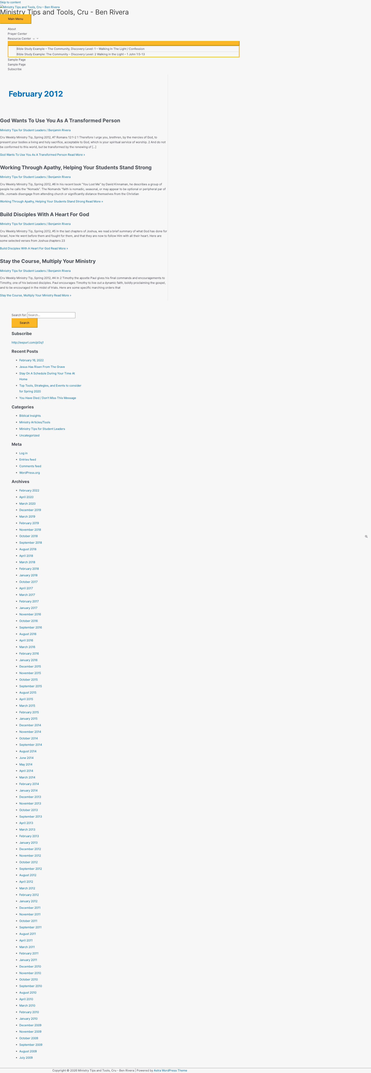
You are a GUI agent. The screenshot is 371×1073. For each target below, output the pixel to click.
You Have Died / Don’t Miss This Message (47, 398)
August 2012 (27, 875)
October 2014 (28, 738)
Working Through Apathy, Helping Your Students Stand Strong (75, 167)
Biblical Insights (30, 415)
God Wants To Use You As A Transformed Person (60, 120)
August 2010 (27, 992)
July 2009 (26, 1057)
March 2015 (27, 705)
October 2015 (28, 679)
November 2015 (30, 673)
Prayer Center (17, 34)
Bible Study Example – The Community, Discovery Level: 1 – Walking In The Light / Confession (81, 49)
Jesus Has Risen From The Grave (42, 367)
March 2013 (27, 829)
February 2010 (29, 1012)
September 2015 (30, 686)
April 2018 (26, 556)
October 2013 (28, 810)
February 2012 (29, 895)
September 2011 (30, 927)
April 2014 (26, 771)
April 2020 (26, 497)
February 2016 (29, 653)
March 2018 (27, 562)
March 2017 (27, 595)
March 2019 (27, 516)
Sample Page (17, 59)
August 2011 (27, 934)
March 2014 (27, 777)
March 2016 (27, 647)
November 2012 (30, 855)
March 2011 (27, 947)
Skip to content (10, 2)
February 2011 (28, 953)
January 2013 (28, 842)
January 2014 (28, 790)
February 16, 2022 (31, 360)
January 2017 (28, 608)
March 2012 (27, 888)
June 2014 (26, 758)
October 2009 (28, 1038)
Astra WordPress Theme (170, 1070)
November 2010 (30, 973)
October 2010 (28, 979)
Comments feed (30, 466)
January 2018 (28, 575)
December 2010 (30, 966)
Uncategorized (29, 435)
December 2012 (30, 849)
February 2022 (29, 490)
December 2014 (30, 725)
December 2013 (30, 797)
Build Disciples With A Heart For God (44, 214)
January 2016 (28, 660)
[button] (33, 38)
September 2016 (30, 627)
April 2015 (26, 699)
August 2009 (28, 1051)
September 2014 (30, 745)
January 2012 (28, 901)
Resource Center (19, 38)
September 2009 (30, 1045)
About (12, 29)
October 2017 (28, 582)
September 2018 (30, 542)
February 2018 (29, 569)
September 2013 (30, 816)
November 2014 (30, 732)
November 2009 (30, 1031)
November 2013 (30, 803)
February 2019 (29, 523)
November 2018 (30, 529)
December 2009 (30, 1025)
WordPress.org (29, 472)
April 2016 (26, 640)
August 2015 (27, 692)
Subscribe (15, 69)
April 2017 (26, 588)
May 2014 (25, 764)
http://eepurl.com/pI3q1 (28, 342)
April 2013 (26, 823)
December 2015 (30, 666)
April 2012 (26, 881)
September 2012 (30, 869)
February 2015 (29, 712)
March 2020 (27, 503)
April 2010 (26, 999)
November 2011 (30, 914)
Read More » (42, 154)
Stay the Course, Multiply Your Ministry (48, 261)
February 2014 (29, 784)
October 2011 (28, 921)
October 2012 (28, 862)
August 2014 (28, 751)
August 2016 (27, 634)
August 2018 (27, 549)
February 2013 (29, 836)
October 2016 (28, 621)
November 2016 (30, 614)
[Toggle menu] (124, 43)
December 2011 (30, 908)
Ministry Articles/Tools (34, 422)
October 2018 (28, 536)
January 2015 (28, 718)
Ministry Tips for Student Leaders (23, 130)
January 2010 (28, 1018)
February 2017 (29, 601)
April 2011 (26, 940)
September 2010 (30, 986)
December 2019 (30, 510)
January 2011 (28, 960)
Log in (23, 453)
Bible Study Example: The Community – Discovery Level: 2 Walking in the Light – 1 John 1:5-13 (81, 54)
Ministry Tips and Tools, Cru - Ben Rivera (64, 12)
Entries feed (27, 459)
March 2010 (27, 1005)
